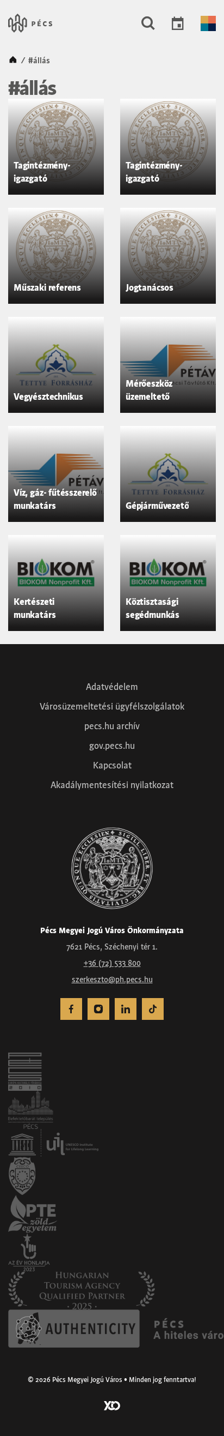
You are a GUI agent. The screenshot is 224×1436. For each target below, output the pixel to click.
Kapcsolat (112, 765)
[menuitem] (71, 1009)
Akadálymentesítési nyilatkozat (112, 784)
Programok (178, 23)
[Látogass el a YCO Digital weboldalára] (112, 1404)
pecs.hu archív (112, 725)
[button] (148, 23)
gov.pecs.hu (112, 745)
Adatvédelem (112, 686)
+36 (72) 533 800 (112, 963)
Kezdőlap (13, 60)
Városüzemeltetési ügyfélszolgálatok (112, 706)
